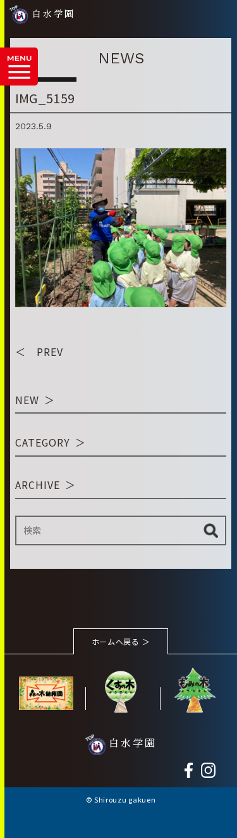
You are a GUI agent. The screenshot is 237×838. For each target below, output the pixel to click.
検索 (211, 530)
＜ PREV (39, 351)
